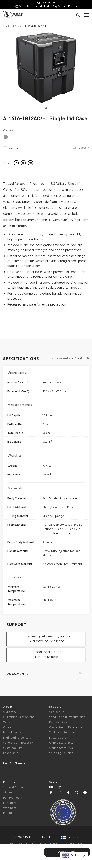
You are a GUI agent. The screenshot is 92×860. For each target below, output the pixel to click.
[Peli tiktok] (68, 793)
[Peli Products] (51, 793)
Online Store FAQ (61, 748)
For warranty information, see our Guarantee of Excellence (46, 639)
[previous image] (16, 69)
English (75, 855)
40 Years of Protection (18, 743)
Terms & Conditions (22, 844)
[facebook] (17, 163)
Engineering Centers (17, 738)
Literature (10, 803)
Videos (7, 792)
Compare (15, 148)
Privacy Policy (49, 844)
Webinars (9, 808)
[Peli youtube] (51, 787)
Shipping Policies (61, 753)
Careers (8, 727)
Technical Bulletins (62, 732)
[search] (78, 16)
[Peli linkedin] (59, 787)
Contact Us (56, 712)
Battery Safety (59, 738)
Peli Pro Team (12, 798)
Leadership (10, 753)
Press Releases (13, 732)
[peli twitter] (76, 793)
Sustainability (12, 748)
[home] (13, 14)
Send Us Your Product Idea (67, 717)
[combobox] (74, 856)
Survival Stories (13, 787)
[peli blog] (85, 793)
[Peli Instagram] (59, 793)
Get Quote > (81, 147)
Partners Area (58, 722)
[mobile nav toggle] (86, 14)
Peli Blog (9, 813)
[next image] (76, 69)
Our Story (9, 712)
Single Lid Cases (12, 26)
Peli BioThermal (14, 763)
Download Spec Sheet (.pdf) (72, 358)
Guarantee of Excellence (66, 727)
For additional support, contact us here (46, 654)
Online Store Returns (63, 743)
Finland (72, 837)
